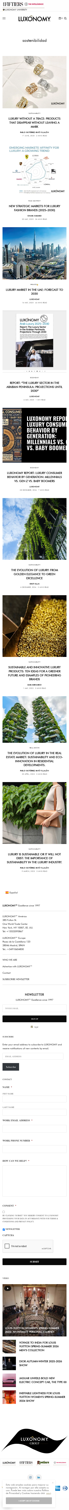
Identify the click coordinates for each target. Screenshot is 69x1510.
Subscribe (11, 1067)
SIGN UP (34, 1019)
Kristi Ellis (35, 584)
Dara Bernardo (34, 685)
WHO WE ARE (10, 959)
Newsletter (13, 1229)
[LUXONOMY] (35, 18)
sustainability (34, 113)
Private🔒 (34, 284)
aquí (48, 1493)
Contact (7, 972)
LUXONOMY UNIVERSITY (16, 9)
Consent (9, 1205)
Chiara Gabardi (34, 216)
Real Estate (34, 748)
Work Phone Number (17, 1140)
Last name (8, 1107)
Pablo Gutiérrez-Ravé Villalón (34, 132)
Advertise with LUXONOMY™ (17, 966)
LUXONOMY (34, 299)
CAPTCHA (8, 1235)
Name (7, 1087)
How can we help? (16, 1160)
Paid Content (34, 201)
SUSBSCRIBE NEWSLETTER (16, 979)
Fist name (8, 1093)
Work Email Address (17, 1120)
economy (34, 377)
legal (36, 1027)
